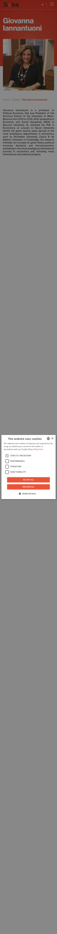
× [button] (52, 438)
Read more (38, 449)
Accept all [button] (28, 479)
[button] (28, 493)
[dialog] (28, 467)
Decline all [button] (28, 487)
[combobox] (48, 438)
